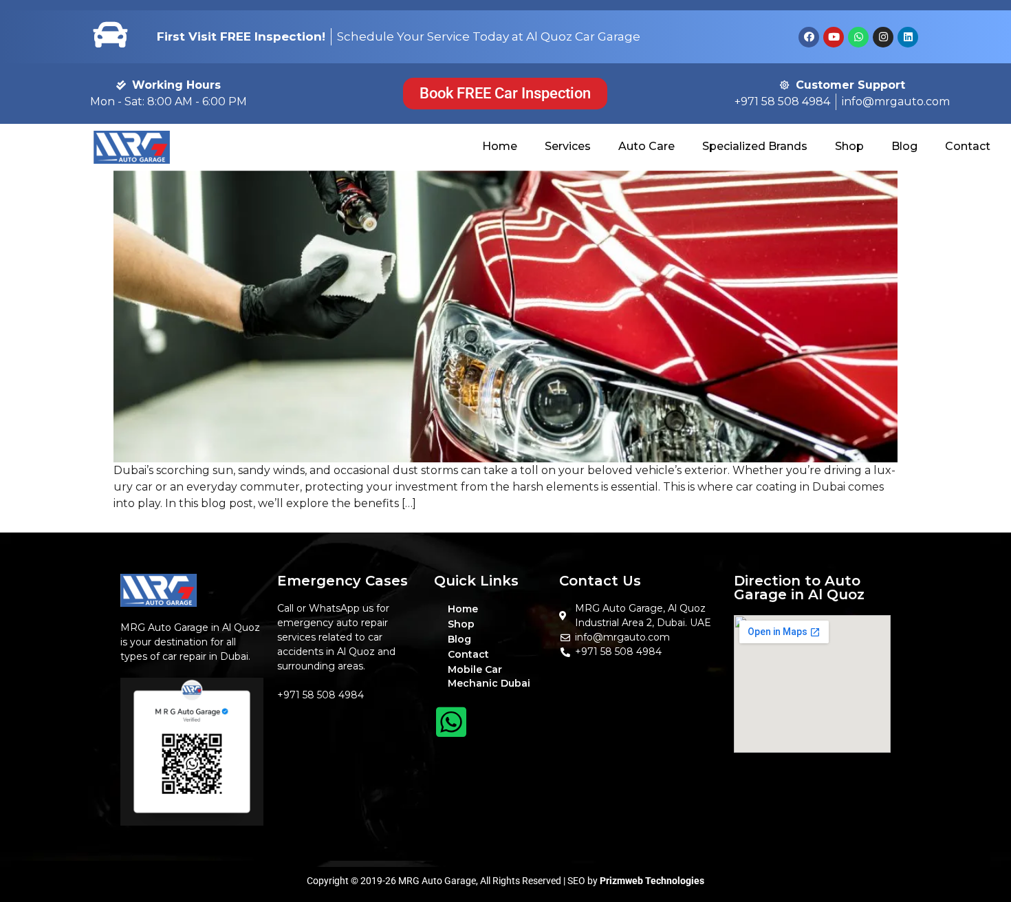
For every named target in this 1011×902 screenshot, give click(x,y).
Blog (904, 146)
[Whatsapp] (858, 37)
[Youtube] (833, 37)
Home (499, 146)
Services (568, 146)
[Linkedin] (908, 37)
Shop (849, 146)
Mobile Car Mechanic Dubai (489, 676)
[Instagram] (883, 37)
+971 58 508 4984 (320, 695)
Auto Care (646, 146)
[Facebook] (808, 37)
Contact (967, 146)
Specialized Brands (754, 146)
